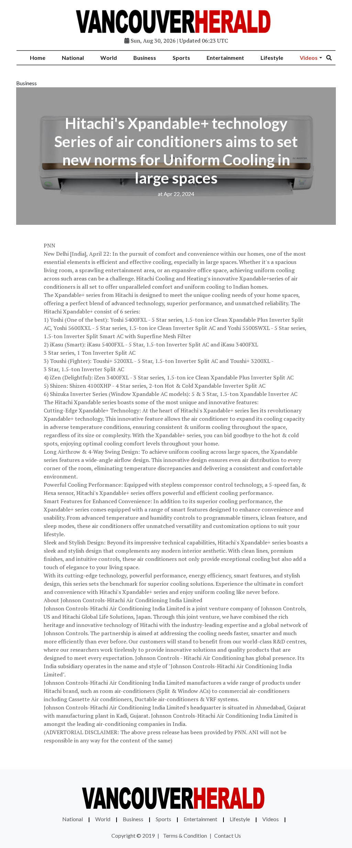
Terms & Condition (185, 835)
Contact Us (227, 835)
